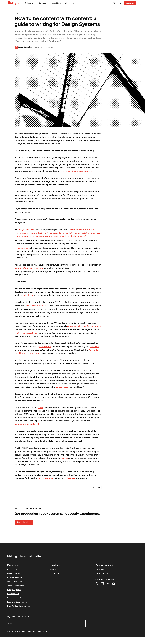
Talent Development (16, 585)
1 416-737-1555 (101, 573)
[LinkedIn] (102, 585)
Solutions (29, 3)
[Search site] (114, 3)
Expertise (42, 3)
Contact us (130, 3)
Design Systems (14, 589)
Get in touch (24, 522)
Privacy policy (43, 631)
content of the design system (28, 268)
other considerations (27, 333)
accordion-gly (33, 424)
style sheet (27, 295)
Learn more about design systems (76, 171)
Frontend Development (17, 602)
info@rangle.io (101, 569)
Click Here (94, 346)
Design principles (26, 229)
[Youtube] (113, 585)
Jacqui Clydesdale (25, 47)
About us (68, 3)
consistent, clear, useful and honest (84, 326)
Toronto (53, 569)
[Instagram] (108, 585)
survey (65, 458)
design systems (45, 478)
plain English (45, 346)
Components (24, 248)
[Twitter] (96, 585)
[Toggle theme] (120, 3)
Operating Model (14, 581)
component (20, 424)
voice (41, 407)
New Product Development (18, 606)
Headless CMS (13, 594)
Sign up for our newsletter (29, 616)
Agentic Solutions (14, 573)
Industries (55, 3)
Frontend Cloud (14, 598)
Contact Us (54, 573)
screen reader (62, 387)
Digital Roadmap (14, 577)
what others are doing (37, 305)
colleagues (70, 478)
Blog (16, 13)
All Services (12, 569)
